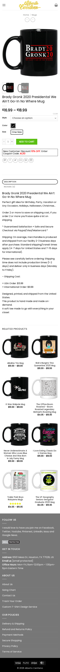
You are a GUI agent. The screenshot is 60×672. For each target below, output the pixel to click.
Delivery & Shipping (13, 623)
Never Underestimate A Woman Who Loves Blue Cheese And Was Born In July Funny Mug (15, 454)
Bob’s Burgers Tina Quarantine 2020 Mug (44, 364)
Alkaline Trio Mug (15, 363)
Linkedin (38, 531)
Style (4, 118)
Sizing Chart (9, 590)
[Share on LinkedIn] (31, 160)
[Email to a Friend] (20, 160)
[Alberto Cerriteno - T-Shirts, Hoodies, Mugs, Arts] (30, 5)
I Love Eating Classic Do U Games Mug (44, 452)
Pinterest (27, 531)
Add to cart (27, 141)
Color (4, 125)
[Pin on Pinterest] (25, 160)
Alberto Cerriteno (34, 668)
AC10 (22, 153)
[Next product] (27, 19)
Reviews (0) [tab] (9, 187)
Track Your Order (12, 601)
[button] (4, 5)
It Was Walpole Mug (15, 404)
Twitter (6, 531)
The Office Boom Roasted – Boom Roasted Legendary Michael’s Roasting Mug (44, 408)
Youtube (16, 531)
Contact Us (8, 595)
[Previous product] (33, 19)
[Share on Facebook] (10, 160)
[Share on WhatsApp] (4, 160)
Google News (9, 535)
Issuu (46, 531)
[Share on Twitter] (15, 160)
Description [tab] (10, 181)
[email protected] (22, 560)
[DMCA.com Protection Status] (11, 542)
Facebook (48, 527)
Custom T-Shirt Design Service (19, 606)
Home (26, 15)
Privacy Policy (10, 646)
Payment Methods (12, 634)
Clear (55, 114)
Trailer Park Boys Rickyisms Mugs (15, 498)
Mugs (34, 15)
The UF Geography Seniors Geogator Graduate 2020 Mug (45, 500)
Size (4, 132)
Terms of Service (12, 651)
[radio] (13, 126)
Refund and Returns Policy (17, 629)
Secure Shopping (12, 640)
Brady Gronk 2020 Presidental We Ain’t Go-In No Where (28, 195)
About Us (7, 584)
